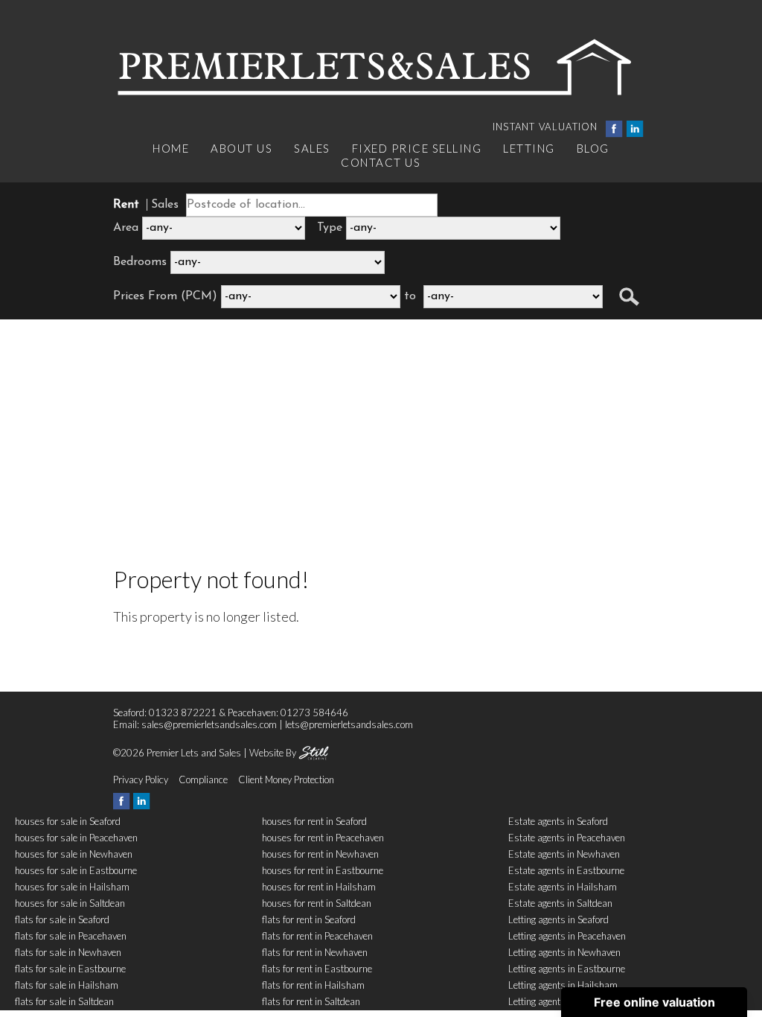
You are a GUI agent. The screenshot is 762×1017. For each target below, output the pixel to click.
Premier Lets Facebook (614, 129)
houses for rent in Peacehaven (323, 838)
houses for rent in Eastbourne (322, 870)
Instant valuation (545, 127)
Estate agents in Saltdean (560, 903)
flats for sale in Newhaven (68, 952)
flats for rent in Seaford (309, 919)
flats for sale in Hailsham (66, 985)
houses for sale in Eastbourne (76, 870)
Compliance (203, 779)
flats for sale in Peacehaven (71, 936)
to (410, 296)
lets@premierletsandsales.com (349, 724)
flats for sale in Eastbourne (70, 969)
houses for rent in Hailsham (319, 887)
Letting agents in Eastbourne (566, 969)
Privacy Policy (140, 779)
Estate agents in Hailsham (562, 887)
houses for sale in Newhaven (73, 854)
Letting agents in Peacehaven (567, 936)
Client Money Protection (286, 779)
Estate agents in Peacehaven (566, 838)
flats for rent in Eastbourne (317, 969)
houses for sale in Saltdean (70, 903)
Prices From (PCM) (165, 296)
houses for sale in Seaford (68, 821)
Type (329, 228)
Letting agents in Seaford (558, 919)
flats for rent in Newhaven (315, 952)
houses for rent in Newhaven (320, 854)
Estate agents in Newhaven (564, 854)
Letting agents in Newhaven (564, 952)
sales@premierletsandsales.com (209, 724)
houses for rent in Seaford (314, 821)
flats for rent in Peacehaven (317, 936)
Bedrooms (140, 262)
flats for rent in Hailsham (313, 985)
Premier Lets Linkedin (635, 129)
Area (125, 228)
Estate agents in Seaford (558, 821)
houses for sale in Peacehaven (76, 838)
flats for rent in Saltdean (311, 1001)
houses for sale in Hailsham (72, 887)
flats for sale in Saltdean (64, 1001)
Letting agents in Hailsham (563, 985)
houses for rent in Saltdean (316, 903)
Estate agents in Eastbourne (566, 870)
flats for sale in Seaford (62, 919)
